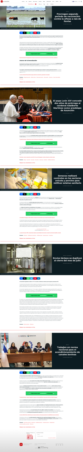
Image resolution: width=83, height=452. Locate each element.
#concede (32, 159)
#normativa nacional (27, 422)
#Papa (25, 159)
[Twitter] (58, 445)
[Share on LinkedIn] (38, 33)
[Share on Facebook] (21, 33)
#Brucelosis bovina (39, 77)
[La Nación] (5, 1)
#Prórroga (21, 78)
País (67, 98)
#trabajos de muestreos (32, 235)
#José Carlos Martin (56, 77)
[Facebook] (56, 445)
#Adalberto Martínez (51, 159)
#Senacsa (50, 77)
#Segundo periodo (27, 77)
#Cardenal (45, 159)
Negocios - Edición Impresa (67, 255)
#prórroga (41, 159)
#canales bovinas (46, 422)
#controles (51, 235)
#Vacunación (46, 77)
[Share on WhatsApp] (28, 33)
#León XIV (28, 159)
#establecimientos (39, 422)
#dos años (37, 159)
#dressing (33, 422)
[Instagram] (60, 445)
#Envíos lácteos (26, 324)
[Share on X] (24, 33)
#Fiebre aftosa (33, 77)
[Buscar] (81, 2)
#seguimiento (52, 422)
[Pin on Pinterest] (35, 33)
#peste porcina (45, 235)
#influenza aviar (39, 235)
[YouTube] (62, 445)
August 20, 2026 (46, 230)
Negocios (67, 11)
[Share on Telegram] (31, 33)
